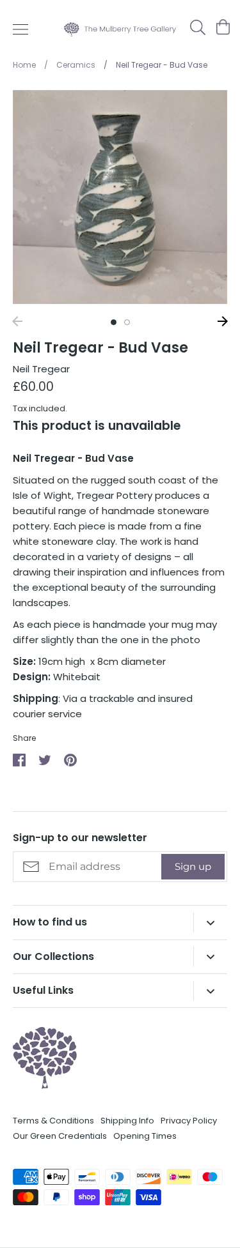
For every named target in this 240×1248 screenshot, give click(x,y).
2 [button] (127, 322)
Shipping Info (127, 1121)
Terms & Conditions (53, 1121)
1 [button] (113, 322)
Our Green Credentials (60, 1136)
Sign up (193, 866)
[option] (120, 197)
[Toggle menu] (20, 29)
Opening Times (145, 1136)
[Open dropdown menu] (210, 922)
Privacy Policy (189, 1121)
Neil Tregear (41, 369)
